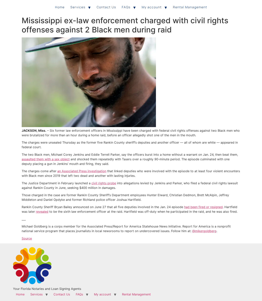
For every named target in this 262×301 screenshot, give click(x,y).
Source (27, 238)
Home (60, 7)
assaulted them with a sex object (46, 159)
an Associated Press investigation (81, 171)
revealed (42, 211)
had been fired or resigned (203, 207)
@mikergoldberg (204, 231)
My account (152, 7)
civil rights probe (103, 183)
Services (77, 7)
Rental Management (190, 7)
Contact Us (106, 7)
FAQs (126, 7)
